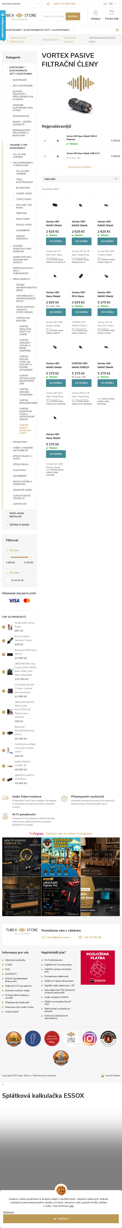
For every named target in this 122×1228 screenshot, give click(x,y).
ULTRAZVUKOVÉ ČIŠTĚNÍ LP (21, 497)
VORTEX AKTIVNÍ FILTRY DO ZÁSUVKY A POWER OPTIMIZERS (26, 363)
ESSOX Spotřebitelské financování (16, 980)
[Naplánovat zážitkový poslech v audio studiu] (52, 1038)
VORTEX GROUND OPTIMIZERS (26, 392)
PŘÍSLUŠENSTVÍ (21, 279)
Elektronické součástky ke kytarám (57, 1010)
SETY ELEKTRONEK (23, 85)
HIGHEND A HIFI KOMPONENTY (18, 146)
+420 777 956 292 (92, 937)
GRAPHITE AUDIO (22, 489)
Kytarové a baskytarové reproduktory (56, 1017)
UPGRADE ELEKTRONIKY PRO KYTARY (23, 108)
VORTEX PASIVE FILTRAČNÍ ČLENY (24, 429)
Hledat (73, 16)
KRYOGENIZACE (21, 116)
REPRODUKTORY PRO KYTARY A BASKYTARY (22, 133)
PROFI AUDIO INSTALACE (17, 515)
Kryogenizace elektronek (56, 976)
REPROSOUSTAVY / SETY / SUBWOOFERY (23, 271)
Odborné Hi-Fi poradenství (18, 985)
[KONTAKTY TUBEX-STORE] (14, 1038)
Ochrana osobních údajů (17, 990)
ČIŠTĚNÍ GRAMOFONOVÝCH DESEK (26, 287)
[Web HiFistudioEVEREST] (108, 1038)
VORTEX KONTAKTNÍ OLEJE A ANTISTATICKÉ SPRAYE (26, 414)
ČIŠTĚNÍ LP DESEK (19, 524)
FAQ (7, 969)
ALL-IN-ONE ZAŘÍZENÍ (19, 156)
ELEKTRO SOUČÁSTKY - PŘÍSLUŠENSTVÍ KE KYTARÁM (23, 95)
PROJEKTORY (20, 442)
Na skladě (17, 580)
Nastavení (8, 1212)
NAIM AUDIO (23, 219)
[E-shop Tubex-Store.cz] (71, 1038)
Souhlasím (63, 1218)
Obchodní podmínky (11, 3)
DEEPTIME (21, 213)
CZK (111, 3)
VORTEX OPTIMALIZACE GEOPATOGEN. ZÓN (27, 379)
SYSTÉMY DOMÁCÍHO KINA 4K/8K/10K (22, 249)
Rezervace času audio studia (19, 1007)
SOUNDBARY (23, 230)
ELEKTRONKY (20, 80)
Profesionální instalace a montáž (17, 996)
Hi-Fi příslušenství (53, 960)
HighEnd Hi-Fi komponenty (58, 965)
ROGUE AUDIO (24, 224)
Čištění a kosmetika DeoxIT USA (57, 1003)
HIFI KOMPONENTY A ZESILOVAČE (23, 164)
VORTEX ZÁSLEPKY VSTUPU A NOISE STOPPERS (25, 345)
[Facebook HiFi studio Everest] (33, 1038)
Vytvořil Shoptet (112, 1075)
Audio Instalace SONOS (56, 997)
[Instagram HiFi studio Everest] (89, 1038)
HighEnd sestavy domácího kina (57, 970)
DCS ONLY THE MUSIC (24, 206)
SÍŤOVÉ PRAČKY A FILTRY (22, 457)
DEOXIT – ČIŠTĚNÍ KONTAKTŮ (22, 123)
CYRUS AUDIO (23, 199)
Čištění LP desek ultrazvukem (59, 981)
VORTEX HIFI (20, 503)
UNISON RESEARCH (22, 237)
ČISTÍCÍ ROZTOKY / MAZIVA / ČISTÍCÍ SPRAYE (25, 310)
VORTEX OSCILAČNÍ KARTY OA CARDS (25, 330)
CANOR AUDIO (24, 193)
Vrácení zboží (11, 1011)
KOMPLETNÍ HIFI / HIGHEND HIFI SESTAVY (22, 260)
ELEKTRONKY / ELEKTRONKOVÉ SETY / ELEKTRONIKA (21, 70)
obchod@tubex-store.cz (58, 937)
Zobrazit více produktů (79, 167)
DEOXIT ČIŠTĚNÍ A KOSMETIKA (22, 483)
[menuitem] (39, 30)
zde (71, 1206)
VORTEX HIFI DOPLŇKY (23, 319)
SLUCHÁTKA (19, 470)
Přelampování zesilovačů (17, 1002)
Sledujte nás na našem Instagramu (69, 834)
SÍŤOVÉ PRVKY (21, 464)
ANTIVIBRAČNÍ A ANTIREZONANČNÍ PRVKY (26, 298)
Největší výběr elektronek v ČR (59, 985)
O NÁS (8, 964)
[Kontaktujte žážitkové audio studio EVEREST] (61, 1057)
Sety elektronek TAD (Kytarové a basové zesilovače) (59, 991)
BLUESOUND (23, 187)
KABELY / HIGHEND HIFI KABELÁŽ (23, 449)
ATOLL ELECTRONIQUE (24, 181)
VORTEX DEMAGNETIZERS (28, 402)
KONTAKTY (11, 973)
